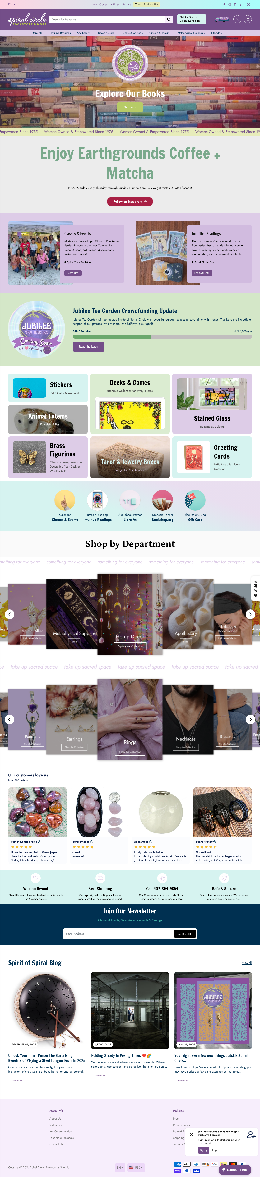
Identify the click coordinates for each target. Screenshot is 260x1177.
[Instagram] (229, 4)
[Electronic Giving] (195, 500)
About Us (55, 1119)
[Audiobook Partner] (130, 500)
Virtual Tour (56, 1125)
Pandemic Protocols (61, 1138)
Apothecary (84, 33)
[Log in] (237, 19)
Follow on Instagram (128, 201)
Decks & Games (132, 33)
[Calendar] (64, 500)
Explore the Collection (32, 638)
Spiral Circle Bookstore (79, 262)
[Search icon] (169, 19)
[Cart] (248, 19)
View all (247, 963)
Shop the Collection (32, 743)
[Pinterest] (235, 4)
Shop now (130, 107)
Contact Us (56, 1144)
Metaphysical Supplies (191, 33)
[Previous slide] (9, 614)
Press (176, 1119)
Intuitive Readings (61, 33)
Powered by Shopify (57, 1167)
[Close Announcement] (248, 4)
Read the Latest (88, 346)
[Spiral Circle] (27, 19)
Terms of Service (183, 1144)
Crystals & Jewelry (159, 33)
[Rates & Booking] (97, 500)
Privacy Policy (181, 1125)
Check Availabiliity (106, 4)
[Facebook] (224, 4)
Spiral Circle (37, 1167)
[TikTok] (241, 4)
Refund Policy (181, 1131)
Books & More (106, 33)
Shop (74, 641)
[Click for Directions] (191, 19)
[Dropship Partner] (162, 500)
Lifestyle (216, 33)
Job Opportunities (60, 1131)
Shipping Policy (183, 1138)
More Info (37, 33)
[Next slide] (250, 614)
